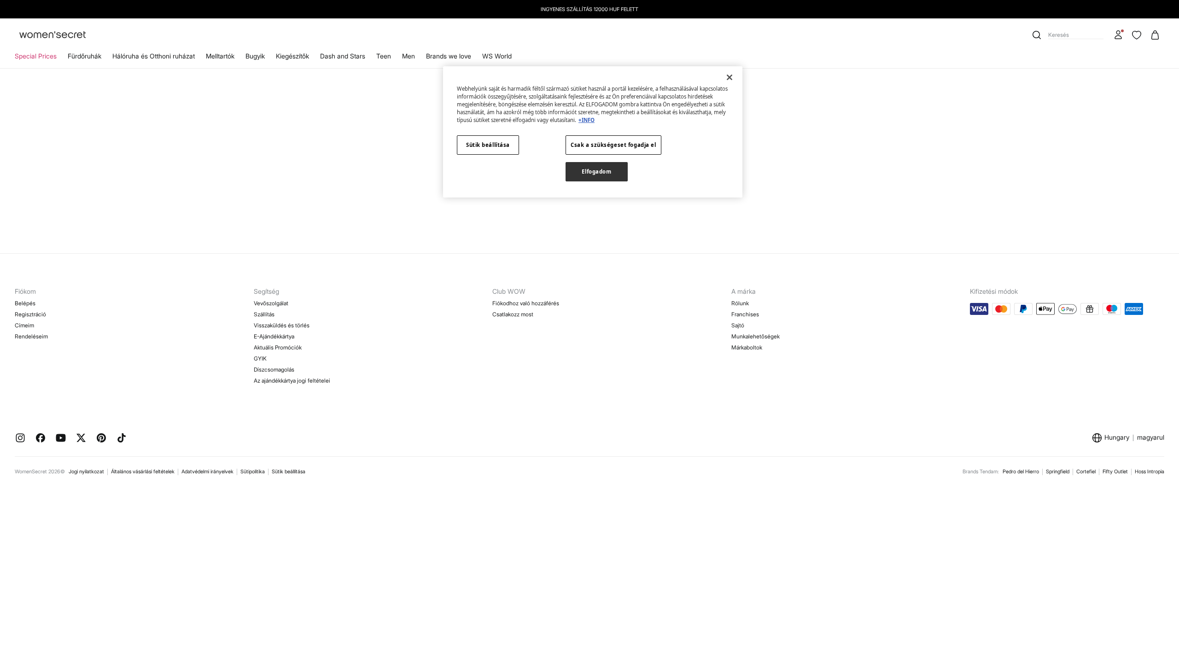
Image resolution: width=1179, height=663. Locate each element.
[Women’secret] (52, 35)
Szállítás (264, 314)
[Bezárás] (729, 77)
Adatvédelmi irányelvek (207, 471)
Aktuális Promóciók (278, 347)
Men (408, 56)
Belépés (25, 303)
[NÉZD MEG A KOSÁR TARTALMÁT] (1155, 35)
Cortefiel (1086, 471)
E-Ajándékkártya (274, 336)
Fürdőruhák (84, 56)
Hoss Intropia (1149, 471)
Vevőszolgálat (271, 303)
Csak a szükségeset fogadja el (613, 144)
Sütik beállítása (288, 471)
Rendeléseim (31, 336)
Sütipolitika (252, 471)
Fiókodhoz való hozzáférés (525, 303)
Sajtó (737, 325)
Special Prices (36, 56)
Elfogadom (596, 171)
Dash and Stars (342, 56)
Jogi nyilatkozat (86, 471)
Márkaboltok (746, 347)
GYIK (260, 358)
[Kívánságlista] (1136, 35)
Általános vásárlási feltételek (143, 471)
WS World (497, 56)
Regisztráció (30, 314)
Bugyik (255, 56)
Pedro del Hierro (1021, 471)
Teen (383, 56)
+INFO (586, 119)
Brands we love (448, 56)
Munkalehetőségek (755, 336)
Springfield (1057, 471)
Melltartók (220, 56)
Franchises (745, 314)
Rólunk (740, 303)
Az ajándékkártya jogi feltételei (292, 380)
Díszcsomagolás (274, 369)
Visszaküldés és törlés (281, 325)
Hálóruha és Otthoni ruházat (153, 56)
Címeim (24, 325)
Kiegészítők (292, 56)
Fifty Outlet (1115, 471)
